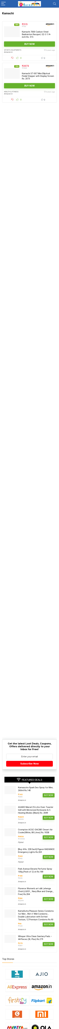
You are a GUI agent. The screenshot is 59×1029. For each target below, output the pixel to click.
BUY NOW (29, 44)
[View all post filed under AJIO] (41, 974)
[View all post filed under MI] (41, 1014)
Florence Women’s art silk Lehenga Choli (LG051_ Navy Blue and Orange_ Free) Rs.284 (36, 891)
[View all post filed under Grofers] (17, 1014)
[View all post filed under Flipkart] (41, 1000)
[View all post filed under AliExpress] (17, 987)
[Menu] (3, 4)
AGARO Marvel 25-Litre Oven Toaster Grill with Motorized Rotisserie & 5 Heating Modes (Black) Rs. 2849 (35, 810)
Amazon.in (8, 52)
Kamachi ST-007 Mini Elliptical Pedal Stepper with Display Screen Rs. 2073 (38, 76)
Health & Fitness (11, 92)
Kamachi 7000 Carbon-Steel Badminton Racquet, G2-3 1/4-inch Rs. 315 (36, 34)
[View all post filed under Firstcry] (17, 1000)
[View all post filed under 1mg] (17, 974)
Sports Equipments (12, 50)
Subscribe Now (29, 763)
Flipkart (21, 842)
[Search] (54, 4)
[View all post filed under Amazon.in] (41, 987)
